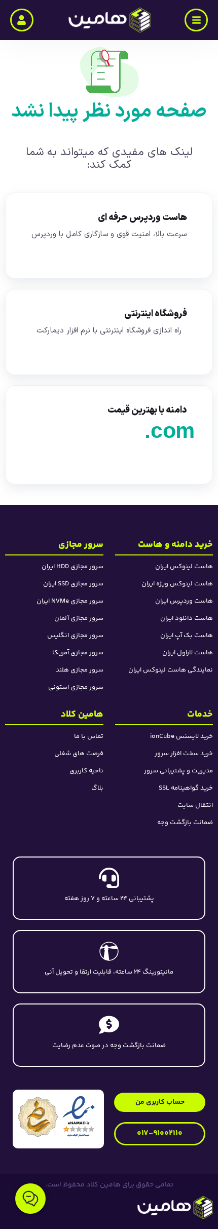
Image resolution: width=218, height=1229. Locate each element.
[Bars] (196, 20)
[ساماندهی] (38, 1117)
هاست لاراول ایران (187, 653)
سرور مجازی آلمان (78, 618)
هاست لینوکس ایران (184, 567)
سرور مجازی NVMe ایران (70, 601)
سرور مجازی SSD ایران (73, 584)
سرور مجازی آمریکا (77, 653)
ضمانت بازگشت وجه (185, 822)
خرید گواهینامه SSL (186, 788)
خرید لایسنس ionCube (181, 736)
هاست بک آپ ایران (186, 635)
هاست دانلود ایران (186, 618)
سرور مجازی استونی (75, 687)
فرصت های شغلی (78, 754)
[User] (21, 20)
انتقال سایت (195, 805)
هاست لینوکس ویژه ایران (177, 584)
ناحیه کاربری (86, 771)
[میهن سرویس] (136, 1207)
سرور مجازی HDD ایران (72, 567)
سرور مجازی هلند (79, 670)
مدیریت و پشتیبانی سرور (178, 771)
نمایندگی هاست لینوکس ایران (170, 670)
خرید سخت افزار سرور (184, 754)
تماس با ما (88, 736)
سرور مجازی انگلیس (75, 635)
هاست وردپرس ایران (184, 601)
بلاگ (97, 788)
